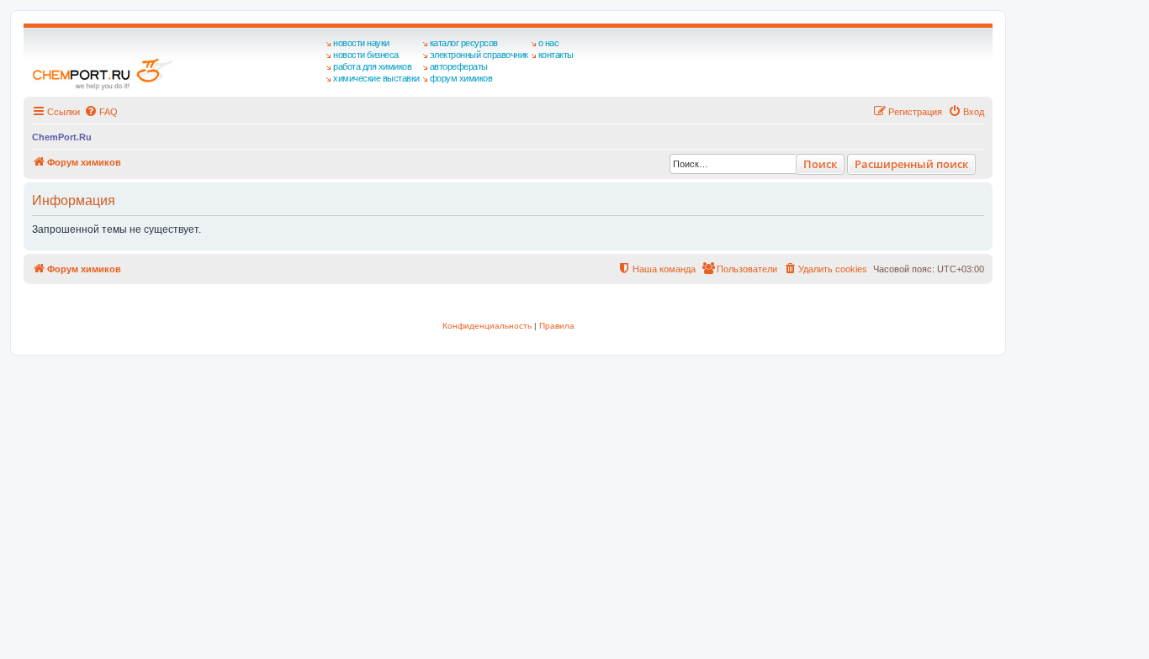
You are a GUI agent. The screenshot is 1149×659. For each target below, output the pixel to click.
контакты (556, 55)
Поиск (820, 163)
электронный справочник (479, 55)
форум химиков (461, 78)
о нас (548, 43)
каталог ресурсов (464, 43)
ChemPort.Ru (62, 137)
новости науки (361, 43)
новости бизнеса (366, 55)
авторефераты (459, 66)
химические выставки (376, 78)
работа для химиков (372, 66)
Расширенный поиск (911, 163)
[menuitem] (101, 112)
